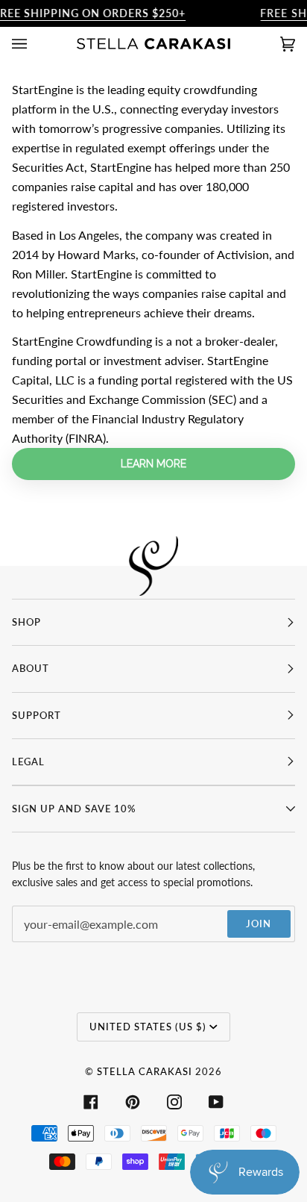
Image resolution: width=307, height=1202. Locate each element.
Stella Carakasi (144, 1071)
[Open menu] (34, 43)
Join (258, 923)
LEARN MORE (153, 464)
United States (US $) (147, 1027)
